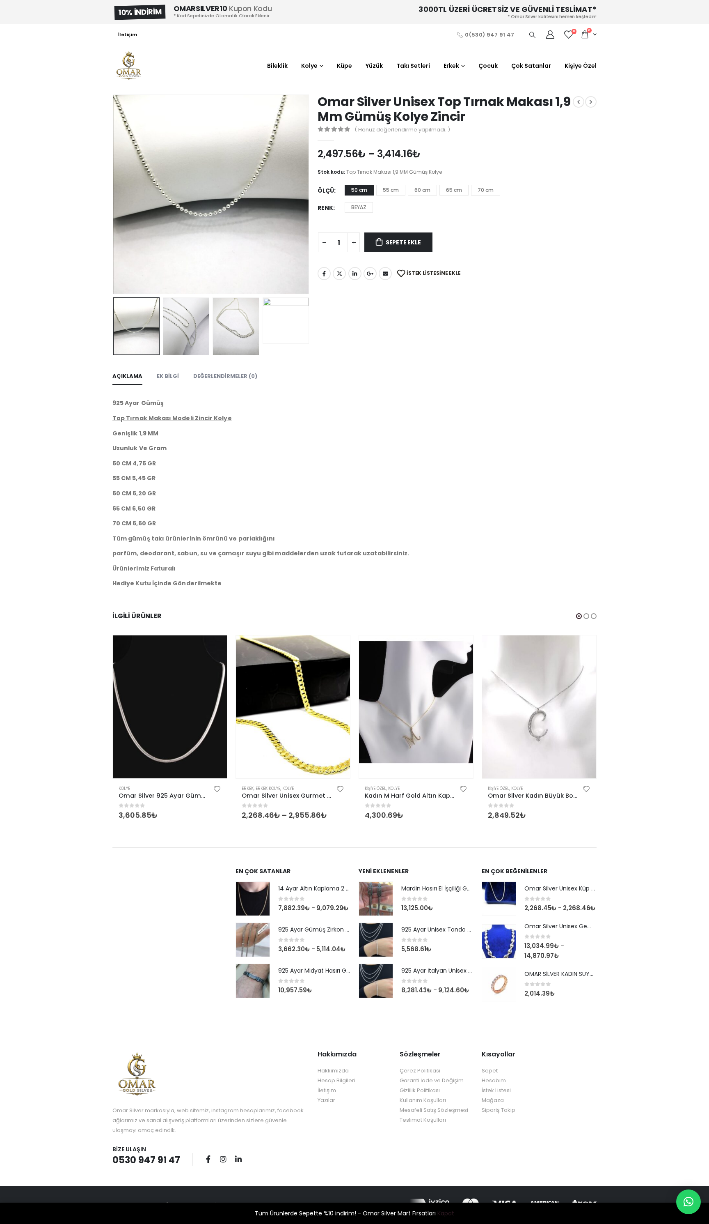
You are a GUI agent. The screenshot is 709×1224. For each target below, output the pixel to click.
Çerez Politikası (420, 1070)
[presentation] (114, 194)
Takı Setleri (413, 66)
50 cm (359, 189)
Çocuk (488, 66)
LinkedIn (354, 273)
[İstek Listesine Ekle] (217, 788)
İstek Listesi (496, 1090)
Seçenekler (213, 649)
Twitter (339, 273)
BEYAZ (358, 207)
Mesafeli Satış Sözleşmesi (434, 1110)
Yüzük (374, 66)
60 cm (422, 189)
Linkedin (238, 1159)
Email (385, 273)
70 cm (486, 189)
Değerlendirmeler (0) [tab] (225, 376)
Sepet (490, 1070)
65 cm (454, 189)
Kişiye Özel (581, 66)
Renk (325, 208)
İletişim (127, 34)
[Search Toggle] (532, 35)
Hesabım (494, 1080)
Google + (370, 273)
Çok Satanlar (531, 66)
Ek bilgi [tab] (168, 376)
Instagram (223, 1159)
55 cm (391, 189)
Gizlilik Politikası (420, 1090)
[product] (170, 706)
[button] (579, 616)
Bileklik (277, 66)
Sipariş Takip (498, 1110)
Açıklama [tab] (127, 376)
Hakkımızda (333, 1070)
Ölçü (326, 190)
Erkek (451, 66)
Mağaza (493, 1100)
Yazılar (326, 1100)
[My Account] (550, 34)
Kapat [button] (445, 1213)
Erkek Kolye (268, 788)
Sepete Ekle (403, 242)
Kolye (309, 66)
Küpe (344, 66)
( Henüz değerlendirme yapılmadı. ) (402, 129)
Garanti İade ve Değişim (432, 1080)
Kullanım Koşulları (423, 1100)
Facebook (324, 273)
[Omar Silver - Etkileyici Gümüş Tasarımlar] (128, 65)
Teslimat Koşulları (423, 1120)
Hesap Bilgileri (336, 1080)
